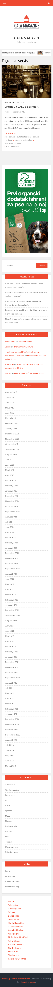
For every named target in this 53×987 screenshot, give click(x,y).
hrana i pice (10, 795)
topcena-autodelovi (23, 140)
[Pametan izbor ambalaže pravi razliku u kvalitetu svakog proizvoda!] (39, 52)
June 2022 (9, 631)
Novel (11, 901)
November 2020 (12, 724)
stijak (7, 112)
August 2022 (11, 620)
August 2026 (11, 392)
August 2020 (11, 740)
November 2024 (12, 501)
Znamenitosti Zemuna (23, 347)
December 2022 (12, 610)
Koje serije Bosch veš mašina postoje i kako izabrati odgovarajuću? (24, 285)
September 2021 (12, 677)
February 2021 (11, 709)
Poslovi (8, 831)
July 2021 (9, 688)
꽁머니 (8, 373)
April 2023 (9, 589)
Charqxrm (9, 364)
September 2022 (12, 615)
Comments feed (12, 881)
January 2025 (11, 491)
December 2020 (12, 719)
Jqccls (8, 347)
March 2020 (10, 766)
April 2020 (9, 760)
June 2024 (9, 527)
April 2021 (9, 698)
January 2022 (11, 657)
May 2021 (9, 693)
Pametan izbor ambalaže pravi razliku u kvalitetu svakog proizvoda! (26, 294)
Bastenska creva (15, 944)
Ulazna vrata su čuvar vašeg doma (29, 373)
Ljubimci (8, 810)
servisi (36, 137)
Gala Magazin (26, 38)
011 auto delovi (15, 926)
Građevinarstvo (12, 790)
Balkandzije (13, 915)
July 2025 (9, 459)
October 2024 (11, 506)
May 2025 (9, 470)
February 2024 (11, 542)
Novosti (20, 102)
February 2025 (11, 485)
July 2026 (9, 397)
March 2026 (10, 418)
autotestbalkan (24, 137)
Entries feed (10, 876)
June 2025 (9, 465)
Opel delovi (13, 919)
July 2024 (9, 522)
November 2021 (12, 667)
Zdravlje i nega (11, 852)
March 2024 (10, 537)
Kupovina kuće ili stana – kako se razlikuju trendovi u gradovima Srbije (23, 303)
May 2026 (9, 408)
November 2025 (12, 439)
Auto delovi (13, 933)
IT (6, 800)
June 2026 (9, 402)
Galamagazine (14, 908)
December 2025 (12, 433)
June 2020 (9, 750)
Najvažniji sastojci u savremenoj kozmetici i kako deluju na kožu (26, 321)
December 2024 (12, 496)
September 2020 (12, 735)
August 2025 (11, 454)
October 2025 (11, 444)
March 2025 (10, 480)
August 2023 (11, 574)
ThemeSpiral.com (27, 982)
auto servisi (10, 137)
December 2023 (12, 553)
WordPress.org (12, 886)
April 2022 (9, 641)
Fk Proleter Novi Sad (18, 937)
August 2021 (11, 683)
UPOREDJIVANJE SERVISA (21, 106)
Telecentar (13, 905)
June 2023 (9, 579)
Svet (7, 836)
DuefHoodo (10, 341)
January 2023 (11, 605)
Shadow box (13, 955)
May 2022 (9, 636)
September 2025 (12, 449)
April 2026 (9, 413)
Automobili (10, 102)
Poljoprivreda (11, 826)
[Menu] (4, 3)
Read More (11, 133)
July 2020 (9, 745)
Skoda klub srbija (16, 923)
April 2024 (9, 532)
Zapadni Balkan (25, 341)
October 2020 (11, 729)
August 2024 (11, 517)
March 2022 (10, 646)
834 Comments (12, 146)
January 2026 (11, 428)
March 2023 (10, 594)
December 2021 (12, 662)
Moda (7, 816)
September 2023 (12, 568)
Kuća (7, 805)
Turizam (8, 842)
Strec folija (13, 951)
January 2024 (11, 548)
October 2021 (11, 672)
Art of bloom (14, 941)
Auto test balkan (15, 930)
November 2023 (12, 558)
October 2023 (11, 563)
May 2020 (9, 755)
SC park (11, 912)
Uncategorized (11, 847)
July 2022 (9, 626)
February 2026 (11, 423)
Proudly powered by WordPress (16, 978)
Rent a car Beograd (17, 958)
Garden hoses (14, 948)
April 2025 (9, 475)
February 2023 (11, 600)
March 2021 (10, 703)
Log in (7, 871)
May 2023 (9, 584)
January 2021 (11, 714)
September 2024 (12, 511)
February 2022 (11, 651)
